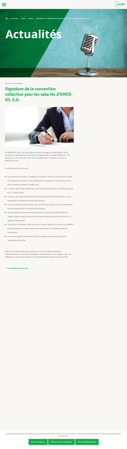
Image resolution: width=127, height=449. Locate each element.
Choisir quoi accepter (61, 442)
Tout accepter (38, 442)
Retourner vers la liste (17, 268)
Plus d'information (87, 442)
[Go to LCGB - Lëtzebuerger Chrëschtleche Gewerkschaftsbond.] (7, 19)
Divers (19, 83)
